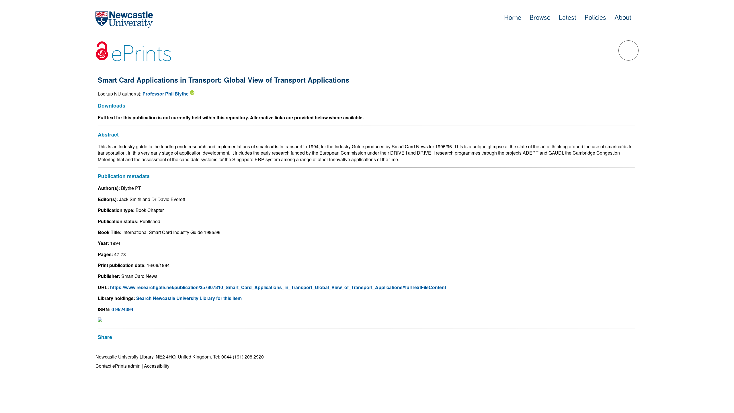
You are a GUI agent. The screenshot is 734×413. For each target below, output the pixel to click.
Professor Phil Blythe (165, 93)
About (622, 17)
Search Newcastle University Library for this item (189, 298)
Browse (540, 17)
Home (512, 17)
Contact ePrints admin (117, 366)
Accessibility (156, 366)
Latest (567, 17)
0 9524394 (122, 309)
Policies (595, 17)
